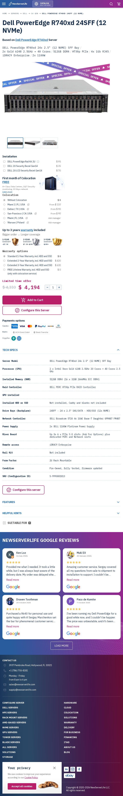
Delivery (69, 727)
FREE (5, 182)
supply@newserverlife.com (22, 689)
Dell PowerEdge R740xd (31, 40)
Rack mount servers (14, 717)
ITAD (67, 742)
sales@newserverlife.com (22, 684)
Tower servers (11, 737)
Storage (7, 757)
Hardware (70, 702)
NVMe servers (10, 727)
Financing (70, 737)
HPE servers (9, 712)
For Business (72, 732)
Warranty (70, 722)
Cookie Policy (31, 777)
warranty (27, 230)
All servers (9, 747)
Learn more (7, 191)
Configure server (13, 702)
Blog (67, 752)
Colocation (71, 712)
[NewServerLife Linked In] (66, 769)
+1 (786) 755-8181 (18, 670)
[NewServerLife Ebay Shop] (69, 775)
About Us (69, 747)
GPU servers (9, 732)
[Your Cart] (119, 4)
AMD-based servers (14, 722)
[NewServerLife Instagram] (72, 769)
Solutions (9, 752)
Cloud (67, 707)
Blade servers (11, 742)
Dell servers (10, 707)
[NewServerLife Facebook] (79, 769)
